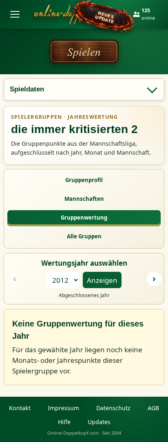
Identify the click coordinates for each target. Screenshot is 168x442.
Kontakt (20, 408)
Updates (99, 422)
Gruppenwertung (84, 217)
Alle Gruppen (84, 236)
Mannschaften (84, 198)
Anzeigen (102, 280)
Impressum (63, 408)
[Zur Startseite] (78, 14)
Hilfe (64, 422)
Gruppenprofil (84, 180)
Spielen (84, 51)
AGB (153, 408)
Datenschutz (113, 408)
